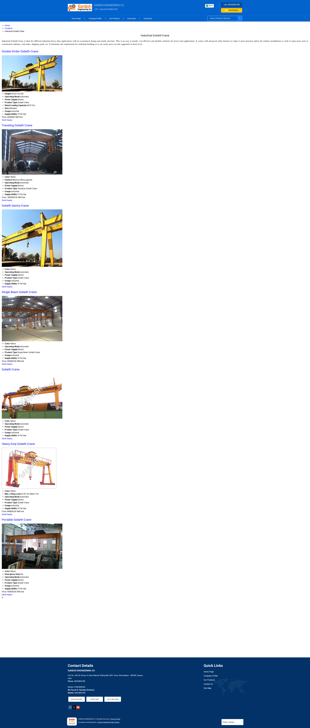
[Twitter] (74, 708)
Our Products (114, 18)
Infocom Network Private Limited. (108, 722)
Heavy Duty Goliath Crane (18, 444)
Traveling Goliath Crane (17, 125)
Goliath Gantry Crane (15, 205)
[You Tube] (78, 708)
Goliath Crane (10, 369)
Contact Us (148, 18)
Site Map (207, 688)
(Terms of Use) (115, 719)
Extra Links (132, 18)
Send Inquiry (233, 10)
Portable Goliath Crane (16, 519)
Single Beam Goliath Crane (19, 292)
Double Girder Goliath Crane (20, 51)
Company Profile (95, 18)
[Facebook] (70, 708)
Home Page (76, 18)
